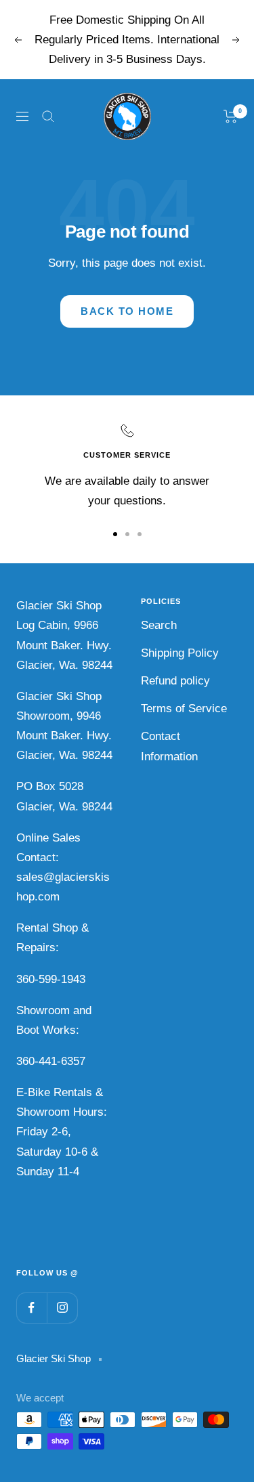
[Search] (48, 116)
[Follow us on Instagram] (62, 1307)
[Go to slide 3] (139, 534)
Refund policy (175, 680)
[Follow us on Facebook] (31, 1307)
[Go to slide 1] (115, 534)
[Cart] (231, 116)
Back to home (127, 311)
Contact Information (169, 746)
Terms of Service (184, 708)
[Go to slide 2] (127, 534)
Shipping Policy (180, 653)
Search (159, 625)
